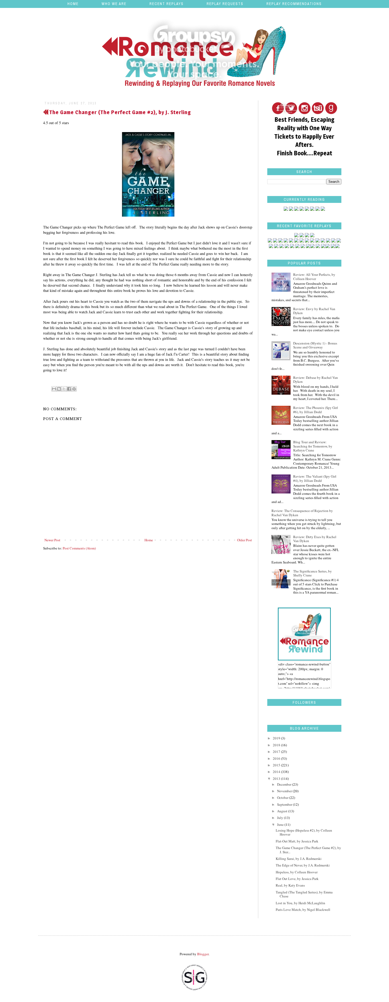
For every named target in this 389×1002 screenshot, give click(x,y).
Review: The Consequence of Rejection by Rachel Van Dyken (302, 512)
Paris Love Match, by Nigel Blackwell (303, 909)
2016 (277, 758)
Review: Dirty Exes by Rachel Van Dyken (314, 538)
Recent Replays (167, 3)
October (283, 797)
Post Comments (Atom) (79, 548)
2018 (277, 745)
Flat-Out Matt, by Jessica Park (297, 841)
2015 (277, 765)
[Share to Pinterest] (74, 389)
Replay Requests (225, 3)
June (280, 824)
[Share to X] (64, 389)
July (280, 817)
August (282, 811)
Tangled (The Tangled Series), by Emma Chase (304, 894)
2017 (277, 751)
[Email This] (54, 389)
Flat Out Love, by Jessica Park (297, 878)
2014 (277, 771)
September (285, 804)
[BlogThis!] (59, 389)
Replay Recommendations (294, 3)
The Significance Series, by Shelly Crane (312, 573)
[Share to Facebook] (69, 389)
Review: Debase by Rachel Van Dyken (315, 379)
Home (73, 3)
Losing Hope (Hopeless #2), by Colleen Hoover (304, 832)
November (285, 791)
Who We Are (114, 3)
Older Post (244, 540)
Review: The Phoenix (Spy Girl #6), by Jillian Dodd (315, 409)
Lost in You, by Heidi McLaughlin (300, 903)
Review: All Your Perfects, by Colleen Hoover (314, 276)
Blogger (203, 954)
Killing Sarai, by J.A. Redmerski (299, 858)
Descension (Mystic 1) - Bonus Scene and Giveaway (315, 345)
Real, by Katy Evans (290, 885)
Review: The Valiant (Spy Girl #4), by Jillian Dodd (314, 478)
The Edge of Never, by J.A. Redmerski (303, 865)
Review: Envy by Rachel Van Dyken (314, 310)
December (284, 784)
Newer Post (52, 540)
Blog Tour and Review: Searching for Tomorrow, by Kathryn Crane (312, 446)
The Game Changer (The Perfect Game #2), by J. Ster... (308, 849)
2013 (277, 778)
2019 (277, 738)
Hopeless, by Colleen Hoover (297, 872)
